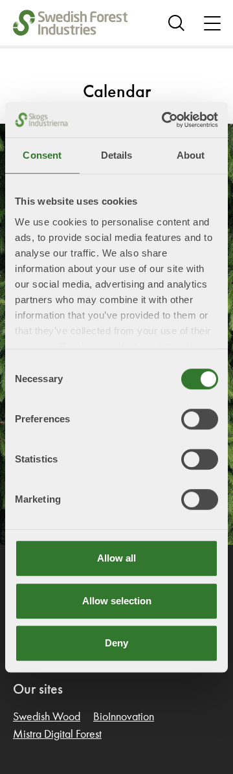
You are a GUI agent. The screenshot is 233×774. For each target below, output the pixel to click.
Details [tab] (117, 155)
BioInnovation (123, 717)
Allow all (116, 557)
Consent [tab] (42, 155)
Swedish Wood (46, 717)
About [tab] (191, 155)
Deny (116, 642)
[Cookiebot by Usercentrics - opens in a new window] (164, 119)
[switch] (199, 419)
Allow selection (116, 600)
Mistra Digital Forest (57, 734)
